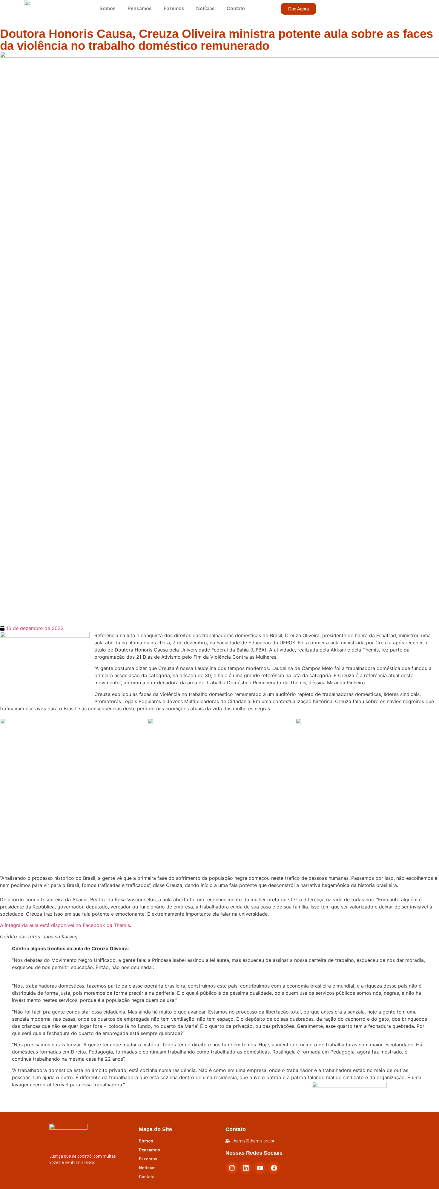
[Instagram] (231, 1168)
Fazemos (174, 8)
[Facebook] (274, 1168)
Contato (236, 8)
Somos (107, 8)
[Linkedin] (246, 1168)
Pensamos (140, 8)
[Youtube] (260, 1168)
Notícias (205, 8)
